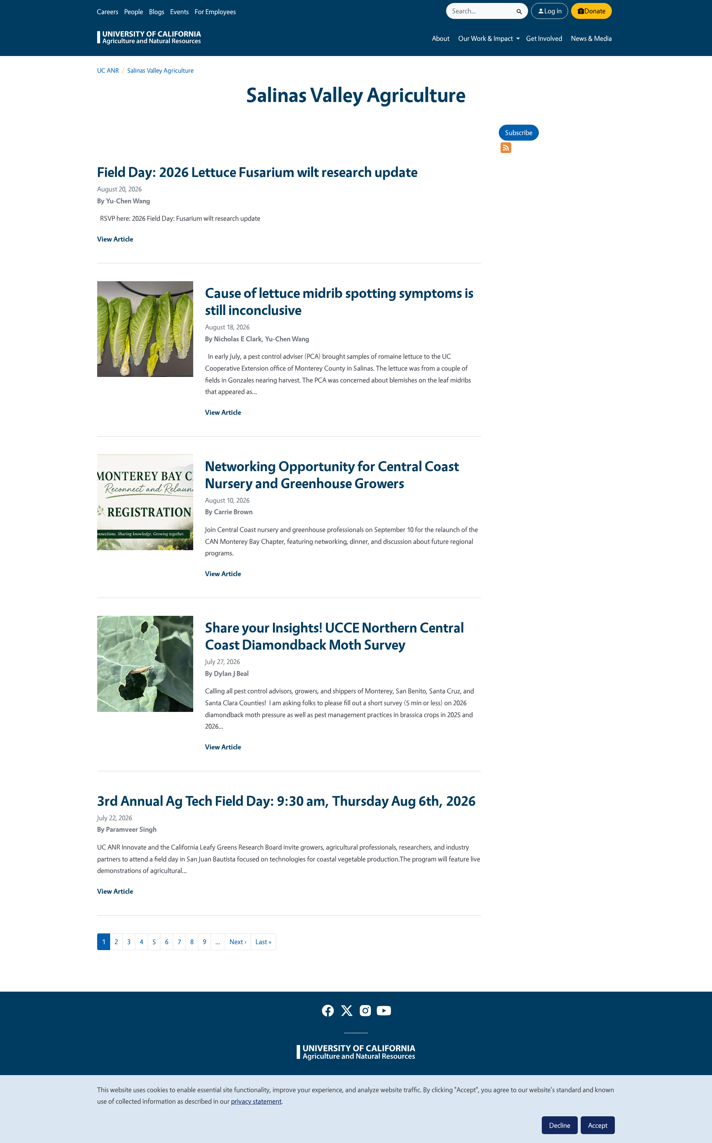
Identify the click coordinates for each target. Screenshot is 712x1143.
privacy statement (256, 1101)
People (133, 11)
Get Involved (544, 38)
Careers (107, 11)
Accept (597, 1125)
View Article (115, 238)
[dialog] (356, 1108)
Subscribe (519, 132)
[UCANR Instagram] (365, 1012)
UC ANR (108, 70)
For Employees (215, 11)
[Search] (519, 11)
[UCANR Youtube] (384, 1012)
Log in (553, 10)
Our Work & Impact (485, 38)
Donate (595, 10)
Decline (559, 1125)
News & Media (591, 38)
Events (179, 11)
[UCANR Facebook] (328, 1012)
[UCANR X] (347, 1012)
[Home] (149, 38)
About (440, 38)
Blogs (156, 11)
